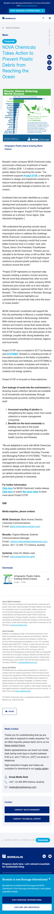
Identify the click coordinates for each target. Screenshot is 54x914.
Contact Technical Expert (27, 819)
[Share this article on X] (49, 62)
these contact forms (15, 745)
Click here (7, 488)
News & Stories (13, 28)
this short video (30, 491)
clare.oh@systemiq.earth (22, 556)
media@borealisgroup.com (22, 787)
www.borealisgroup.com (27, 662)
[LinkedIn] (44, 857)
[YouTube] (50, 857)
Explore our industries (27, 907)
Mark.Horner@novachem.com (25, 526)
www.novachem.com (19, 625)
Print (11, 712)
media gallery (41, 768)
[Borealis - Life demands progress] (9, 18)
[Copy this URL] (49, 68)
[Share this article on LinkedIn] (49, 57)
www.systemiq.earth (23, 691)
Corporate (9, 41)
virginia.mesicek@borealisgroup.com (28, 541)
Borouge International (28, 6)
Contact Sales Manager (27, 810)
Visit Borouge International (27, 900)
